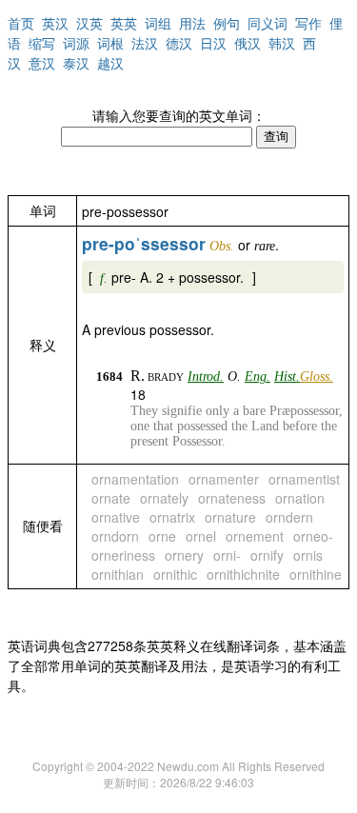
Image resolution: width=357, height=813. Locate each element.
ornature (230, 516)
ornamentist (304, 478)
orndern (289, 516)
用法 (192, 22)
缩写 (42, 42)
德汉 (179, 42)
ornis (308, 555)
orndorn (115, 535)
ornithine (315, 574)
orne (162, 535)
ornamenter (223, 478)
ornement (255, 535)
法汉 (144, 42)
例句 (226, 22)
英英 (123, 22)
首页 (21, 22)
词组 (158, 22)
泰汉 (76, 62)
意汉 (42, 62)
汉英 (89, 22)
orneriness (123, 555)
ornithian (117, 574)
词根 (110, 42)
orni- (227, 555)
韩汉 (281, 42)
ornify (267, 555)
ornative (115, 516)
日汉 (213, 42)
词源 (76, 42)
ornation (300, 497)
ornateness (232, 497)
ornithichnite (243, 574)
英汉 (55, 22)
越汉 (110, 62)
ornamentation (135, 478)
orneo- (313, 535)
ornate (110, 497)
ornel (201, 535)
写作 (308, 22)
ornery (184, 555)
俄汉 (247, 42)
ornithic (175, 574)
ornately (164, 497)
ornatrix (172, 516)
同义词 (268, 22)
